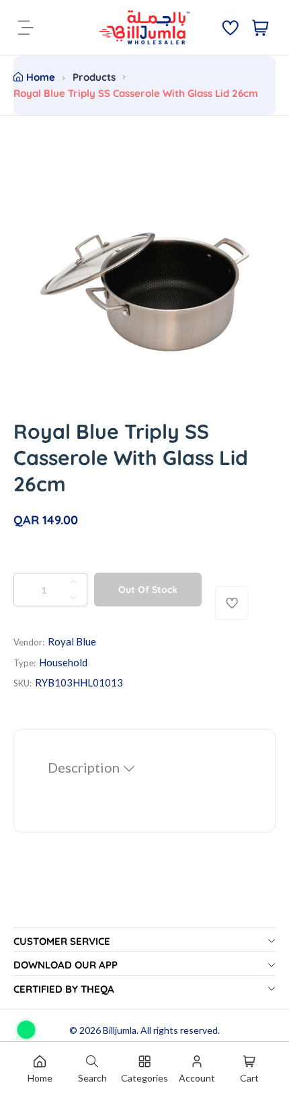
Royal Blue (72, 641)
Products (94, 77)
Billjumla (119, 1030)
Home (40, 77)
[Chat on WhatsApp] (26, 1025)
